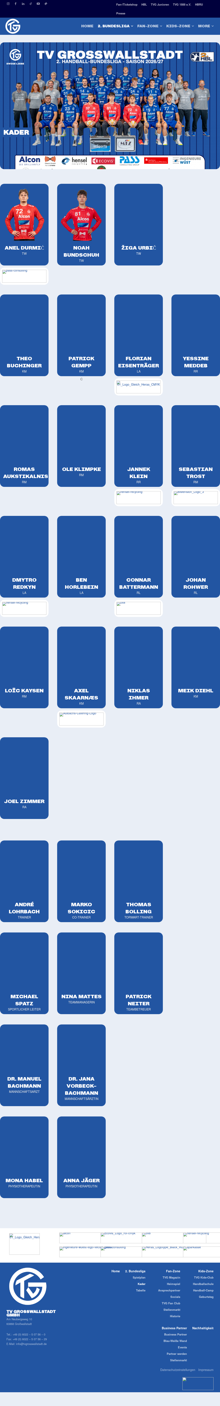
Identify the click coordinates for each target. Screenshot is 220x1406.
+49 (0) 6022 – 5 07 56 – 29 (30, 1339)
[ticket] (45, 4)
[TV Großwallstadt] (27, 26)
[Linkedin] (23, 4)
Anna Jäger (81, 1180)
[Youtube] (38, 4)
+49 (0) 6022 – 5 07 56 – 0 (29, 1334)
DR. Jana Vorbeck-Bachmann (81, 1086)
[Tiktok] (30, 4)
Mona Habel (24, 1180)
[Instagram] (8, 4)
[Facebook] (15, 4)
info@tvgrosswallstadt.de (31, 1344)
